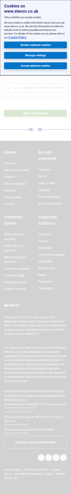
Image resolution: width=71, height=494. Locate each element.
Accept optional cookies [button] (35, 65)
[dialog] (35, 37)
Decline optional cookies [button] (36, 45)
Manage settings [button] (35, 55)
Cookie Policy (17, 37)
